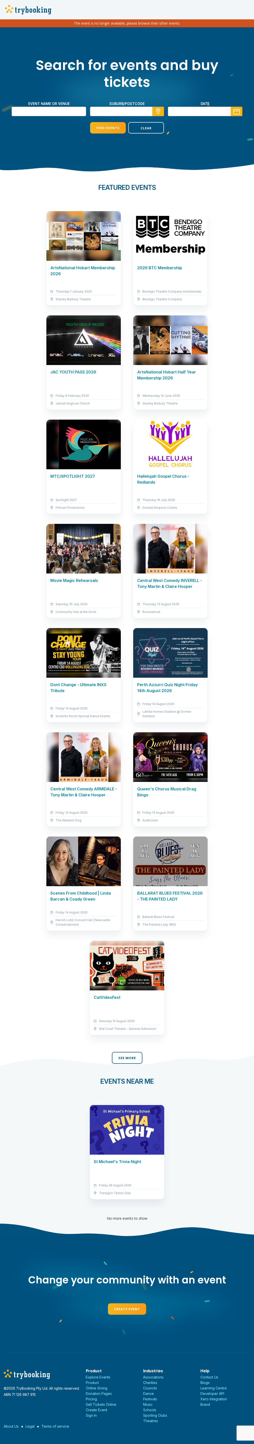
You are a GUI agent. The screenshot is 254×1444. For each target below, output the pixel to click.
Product (92, 1382)
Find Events (108, 128)
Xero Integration (213, 1399)
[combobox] (127, 111)
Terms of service (55, 1426)
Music (148, 1404)
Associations (153, 1377)
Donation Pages (99, 1393)
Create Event (127, 1309)
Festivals (150, 1399)
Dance (148, 1393)
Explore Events (98, 1377)
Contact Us (209, 1377)
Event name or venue (49, 103)
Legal (30, 1426)
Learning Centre (213, 1388)
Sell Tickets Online (101, 1404)
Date (205, 103)
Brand (205, 1404)
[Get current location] (158, 111)
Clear (146, 128)
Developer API (212, 1393)
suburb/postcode (127, 103)
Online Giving (96, 1388)
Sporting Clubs (155, 1415)
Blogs (205, 1382)
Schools (149, 1410)
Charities (150, 1382)
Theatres (150, 1421)
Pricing (91, 1399)
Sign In (91, 1415)
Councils (150, 1388)
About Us (11, 1426)
